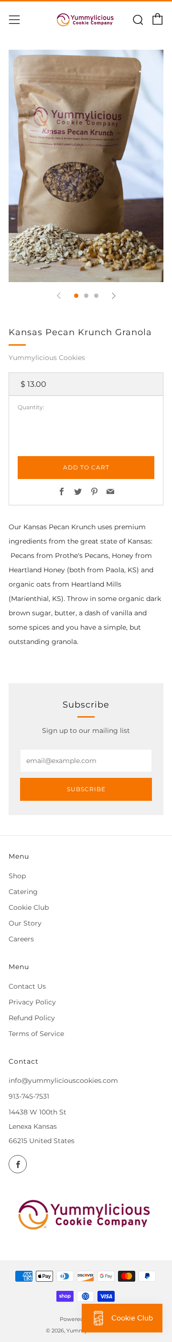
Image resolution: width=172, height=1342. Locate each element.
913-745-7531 (29, 1096)
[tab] (76, 296)
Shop (17, 876)
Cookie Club (29, 907)
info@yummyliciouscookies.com (63, 1080)
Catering (23, 891)
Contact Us (27, 986)
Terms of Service (36, 1033)
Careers (21, 939)
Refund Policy (32, 1018)
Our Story (25, 923)
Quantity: (31, 407)
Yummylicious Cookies (47, 357)
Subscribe (86, 789)
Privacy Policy (32, 1002)
